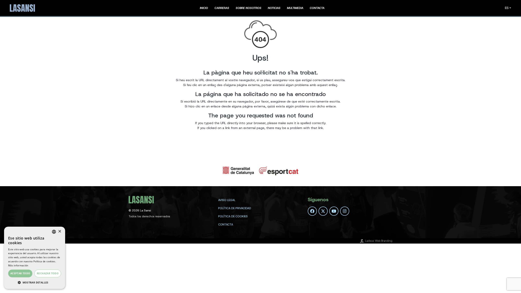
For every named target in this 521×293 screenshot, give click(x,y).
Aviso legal (226, 200)
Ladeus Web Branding (378, 241)
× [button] (59, 231)
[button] (34, 282)
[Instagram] (344, 211)
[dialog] (34, 258)
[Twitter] (323, 211)
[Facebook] (312, 211)
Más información (18, 265)
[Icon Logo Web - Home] (23, 8)
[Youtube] (333, 211)
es (507, 8)
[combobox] (54, 232)
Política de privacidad (234, 208)
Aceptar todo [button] (20, 273)
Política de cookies (233, 216)
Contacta (225, 224)
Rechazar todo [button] (48, 273)
